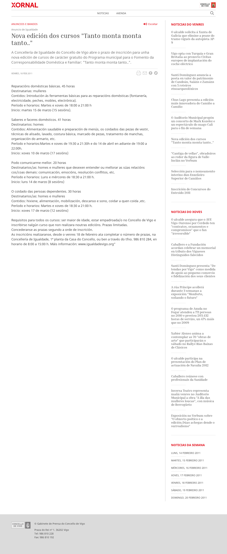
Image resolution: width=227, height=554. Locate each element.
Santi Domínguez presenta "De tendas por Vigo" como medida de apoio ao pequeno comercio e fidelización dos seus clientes (193, 271)
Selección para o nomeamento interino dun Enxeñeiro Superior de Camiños (193, 174)
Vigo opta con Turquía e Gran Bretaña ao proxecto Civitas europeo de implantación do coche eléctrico (192, 59)
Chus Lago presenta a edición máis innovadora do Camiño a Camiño (193, 103)
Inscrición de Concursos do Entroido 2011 (191, 191)
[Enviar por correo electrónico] (145, 73)
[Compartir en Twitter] (156, 73)
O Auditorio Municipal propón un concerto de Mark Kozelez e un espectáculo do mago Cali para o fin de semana (193, 123)
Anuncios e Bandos (24, 24)
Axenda (121, 13)
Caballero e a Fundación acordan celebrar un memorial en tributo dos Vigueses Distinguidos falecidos (193, 250)
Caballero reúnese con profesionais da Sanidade (189, 378)
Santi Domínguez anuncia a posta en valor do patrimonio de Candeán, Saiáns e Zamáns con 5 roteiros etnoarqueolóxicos (192, 82)
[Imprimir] (138, 73)
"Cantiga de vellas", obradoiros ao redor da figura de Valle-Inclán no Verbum (193, 156)
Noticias (103, 13)
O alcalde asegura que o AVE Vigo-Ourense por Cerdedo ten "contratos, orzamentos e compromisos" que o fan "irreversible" (193, 226)
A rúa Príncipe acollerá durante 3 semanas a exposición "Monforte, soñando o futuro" (187, 292)
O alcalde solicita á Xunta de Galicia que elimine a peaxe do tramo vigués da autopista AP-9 (193, 37)
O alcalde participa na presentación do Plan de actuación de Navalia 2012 (190, 361)
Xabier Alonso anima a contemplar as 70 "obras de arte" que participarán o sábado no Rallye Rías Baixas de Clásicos (192, 340)
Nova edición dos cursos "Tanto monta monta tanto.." (192, 140)
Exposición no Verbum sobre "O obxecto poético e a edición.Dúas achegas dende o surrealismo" (193, 421)
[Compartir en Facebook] (150, 73)
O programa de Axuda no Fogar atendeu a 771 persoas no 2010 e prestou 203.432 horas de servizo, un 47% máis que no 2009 (192, 315)
